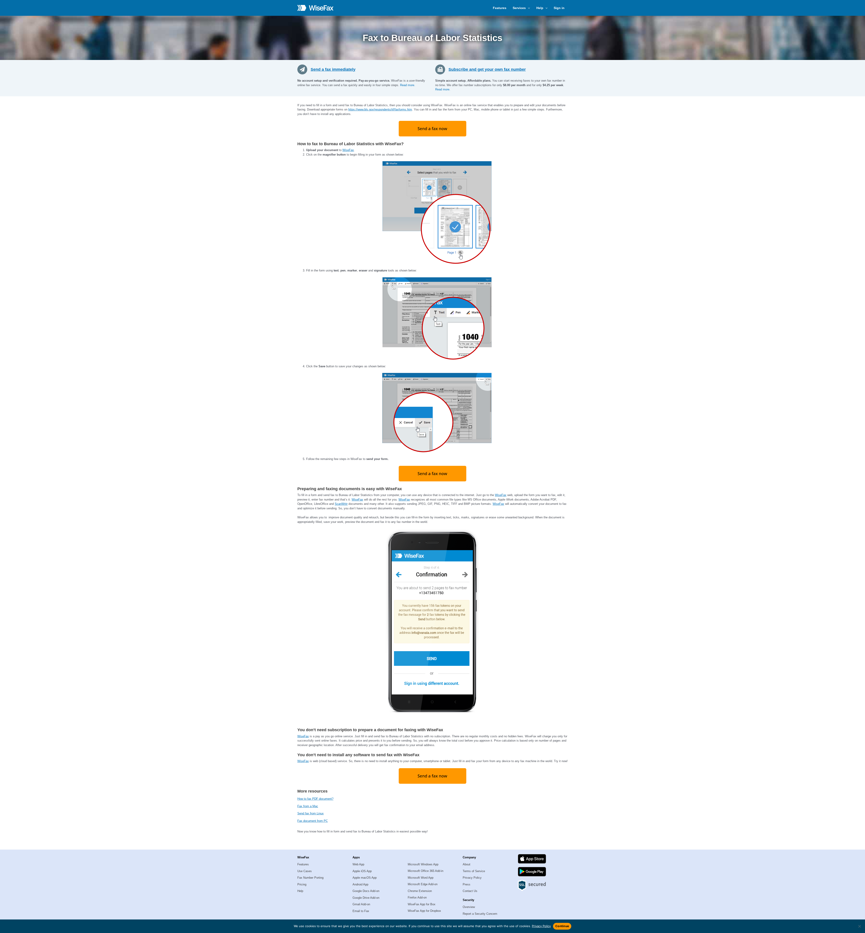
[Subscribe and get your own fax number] (441, 69)
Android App (360, 884)
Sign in (559, 8)
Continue (562, 926)
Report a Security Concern (480, 913)
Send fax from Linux (310, 813)
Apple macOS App (365, 877)
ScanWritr (341, 504)
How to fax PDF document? (315, 798)
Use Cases (304, 871)
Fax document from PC (312, 821)
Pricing (301, 884)
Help (300, 891)
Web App (358, 864)
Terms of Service (474, 871)
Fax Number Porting (310, 877)
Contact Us (470, 891)
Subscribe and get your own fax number (487, 69)
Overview (469, 907)
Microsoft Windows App (423, 864)
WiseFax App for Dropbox (424, 910)
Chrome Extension (420, 891)
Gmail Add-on (361, 904)
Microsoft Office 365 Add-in (425, 871)
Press (466, 884)
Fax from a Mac (307, 806)
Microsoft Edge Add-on (422, 884)
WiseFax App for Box (421, 904)
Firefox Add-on (417, 897)
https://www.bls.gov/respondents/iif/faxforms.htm (380, 109)
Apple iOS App (362, 871)
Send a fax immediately (333, 69)
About (466, 864)
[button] (528, 8)
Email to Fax (361, 911)
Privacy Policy (472, 877)
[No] (859, 926)
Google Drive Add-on (366, 897)
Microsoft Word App (420, 877)
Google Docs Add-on (366, 891)
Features (499, 8)
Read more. (407, 85)
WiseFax (348, 150)
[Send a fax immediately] (304, 69)
